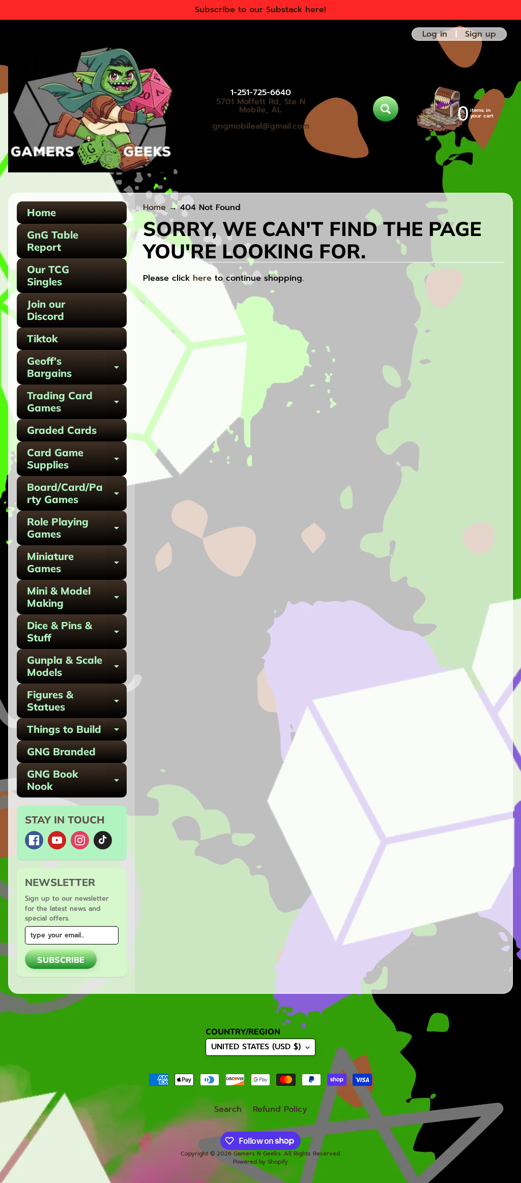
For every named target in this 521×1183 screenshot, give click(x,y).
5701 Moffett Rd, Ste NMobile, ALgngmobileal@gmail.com (260, 114)
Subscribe (60, 960)
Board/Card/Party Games (77, 494)
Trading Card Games (77, 402)
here (202, 278)
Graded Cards (62, 430)
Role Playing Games (77, 528)
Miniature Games (77, 563)
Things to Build (77, 732)
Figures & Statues (77, 701)
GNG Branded (61, 751)
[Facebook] (34, 840)
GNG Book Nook (77, 780)
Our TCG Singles (48, 275)
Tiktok (42, 338)
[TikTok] (103, 840)
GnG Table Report (52, 240)
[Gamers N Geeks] (90, 108)
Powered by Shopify (260, 1162)
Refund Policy (280, 1109)
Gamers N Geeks (257, 1153)
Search (228, 1109)
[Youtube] (57, 840)
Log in (434, 34)
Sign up (480, 34)
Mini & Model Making (77, 597)
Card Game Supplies (77, 459)
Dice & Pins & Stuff (77, 632)
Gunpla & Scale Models (77, 667)
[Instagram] (80, 840)
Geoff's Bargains (77, 367)
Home (41, 212)
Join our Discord (46, 310)
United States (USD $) (256, 1047)
